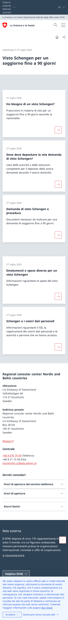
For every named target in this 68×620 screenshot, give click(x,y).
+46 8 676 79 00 (12, 455)
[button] (62, 540)
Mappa (7, 441)
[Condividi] (63, 37)
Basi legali (47, 607)
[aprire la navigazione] (63, 25)
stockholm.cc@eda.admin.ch (20, 463)
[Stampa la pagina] (56, 37)
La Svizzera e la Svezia (22, 25)
